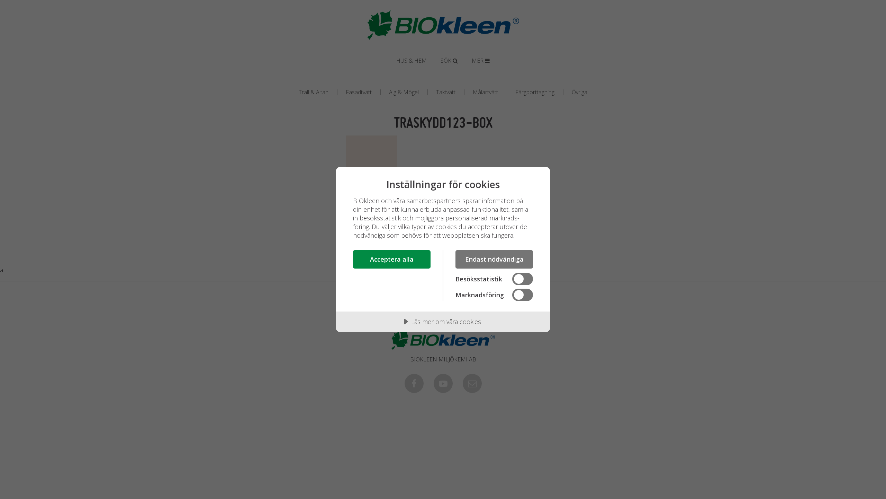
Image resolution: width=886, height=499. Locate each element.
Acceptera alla (392, 259)
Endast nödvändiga (494, 259)
